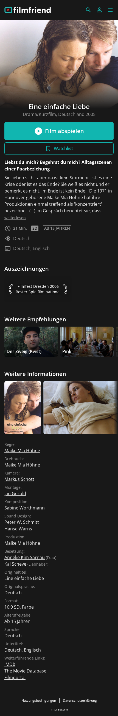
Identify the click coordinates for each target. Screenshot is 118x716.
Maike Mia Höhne (22, 451)
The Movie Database (25, 671)
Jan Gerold (15, 493)
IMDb (9, 664)
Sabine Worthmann (24, 508)
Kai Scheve (15, 564)
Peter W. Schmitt (21, 522)
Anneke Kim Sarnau (24, 557)
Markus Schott (19, 479)
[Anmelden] (99, 9)
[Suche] (88, 9)
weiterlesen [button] (15, 217)
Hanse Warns (18, 529)
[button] (110, 9)
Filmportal (15, 677)
